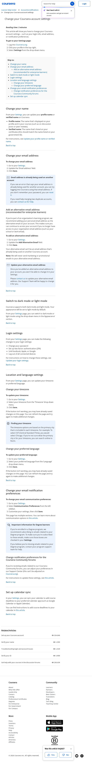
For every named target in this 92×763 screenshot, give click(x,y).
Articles (11, 737)
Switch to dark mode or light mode (24, 75)
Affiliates (12, 742)
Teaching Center (52, 704)
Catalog (11, 697)
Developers (50, 692)
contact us (20, 278)
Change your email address (21, 67)
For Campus (13, 708)
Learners (49, 687)
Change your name (18, 64)
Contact (11, 735)
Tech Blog (49, 701)
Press (11, 721)
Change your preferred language (27, 85)
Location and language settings (23, 80)
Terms (11, 726)
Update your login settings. (17, 360)
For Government (15, 706)
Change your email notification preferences (28, 88)
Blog (47, 699)
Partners (49, 690)
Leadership (13, 692)
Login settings (16, 77)
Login (84, 4)
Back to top (10, 145)
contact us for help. (26, 202)
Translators (50, 697)
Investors (12, 723)
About (11, 687)
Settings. (21, 165)
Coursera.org (21, 45)
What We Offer (14, 690)
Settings (18, 114)
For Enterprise (14, 704)
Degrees (12, 701)
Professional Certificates (18, 699)
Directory (12, 740)
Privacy (11, 728)
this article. (33, 518)
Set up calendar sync (19, 96)
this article (20, 610)
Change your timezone (23, 83)
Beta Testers (50, 694)
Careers (11, 694)
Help (10, 730)
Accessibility (13, 733)
